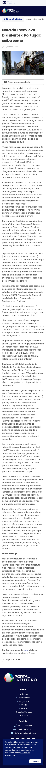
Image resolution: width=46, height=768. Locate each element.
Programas (24, 701)
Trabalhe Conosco (24, 712)
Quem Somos (24, 697)
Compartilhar (10, 659)
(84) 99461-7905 (25, 729)
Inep (26, 650)
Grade (24, 705)
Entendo (35, 761)
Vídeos (24, 708)
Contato (24, 715)
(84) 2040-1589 (25, 725)
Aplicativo (24, 694)
